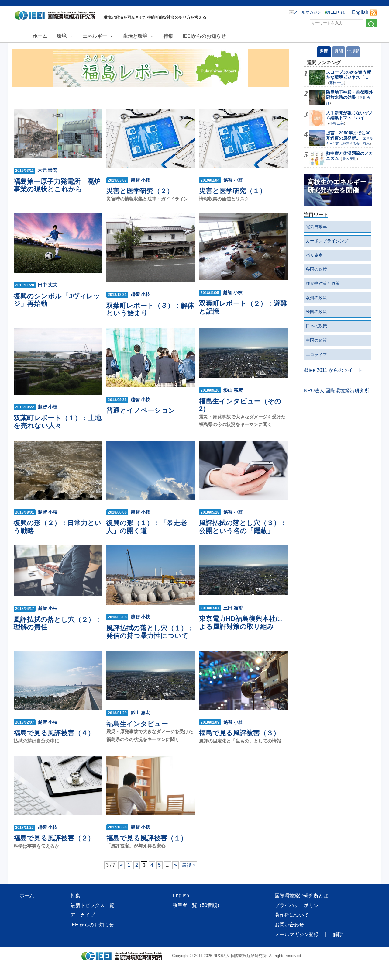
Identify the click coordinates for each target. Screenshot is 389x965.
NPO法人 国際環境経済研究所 (336, 390)
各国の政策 (316, 269)
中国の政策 (316, 340)
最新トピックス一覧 (92, 905)
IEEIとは (337, 12)
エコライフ (316, 354)
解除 (338, 934)
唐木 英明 (349, 159)
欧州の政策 (316, 297)
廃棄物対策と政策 (323, 283)
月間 (338, 51)
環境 (62, 36)
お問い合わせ (289, 924)
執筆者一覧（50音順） (197, 905)
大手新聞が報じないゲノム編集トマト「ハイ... (349, 115)
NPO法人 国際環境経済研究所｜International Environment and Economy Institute (56, 16)
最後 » (188, 865)
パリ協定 (314, 255)
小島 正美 (336, 123)
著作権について (292, 915)
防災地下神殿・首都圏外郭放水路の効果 (349, 95)
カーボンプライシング (327, 240)
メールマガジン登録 (296, 934)
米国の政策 (316, 311)
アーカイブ (83, 915)
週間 (324, 51)
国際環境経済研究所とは (301, 895)
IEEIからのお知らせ (204, 36)
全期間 (353, 51)
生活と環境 (135, 36)
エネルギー (95, 36)
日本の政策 (316, 325)
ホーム (40, 36)
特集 (168, 36)
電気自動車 (316, 226)
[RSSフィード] (373, 12)
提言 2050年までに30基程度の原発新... (348, 135)
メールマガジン (307, 12)
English (360, 12)
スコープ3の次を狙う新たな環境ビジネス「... (348, 75)
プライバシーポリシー (299, 905)
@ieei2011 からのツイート (333, 370)
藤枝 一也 (336, 83)
